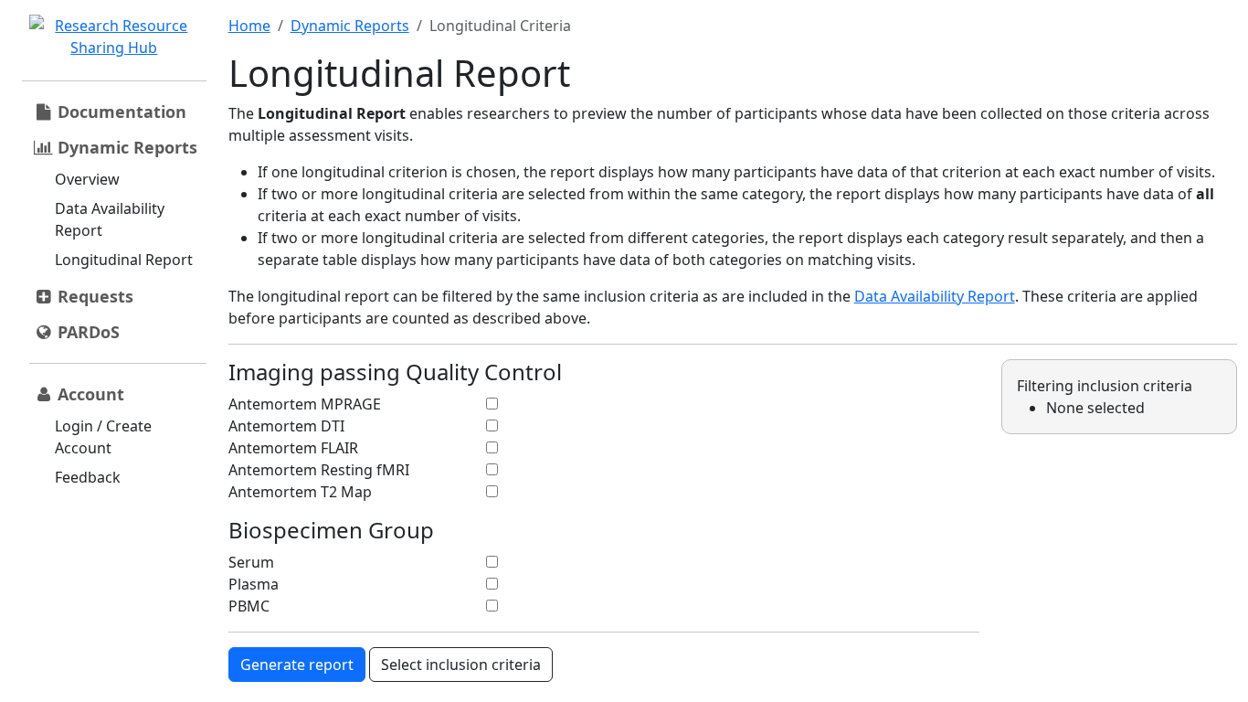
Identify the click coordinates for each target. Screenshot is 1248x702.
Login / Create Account (103, 437)
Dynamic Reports (350, 26)
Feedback (88, 477)
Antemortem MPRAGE (304, 404)
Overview (87, 179)
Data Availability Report (109, 219)
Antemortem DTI (286, 426)
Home (249, 26)
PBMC (249, 606)
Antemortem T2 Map (300, 492)
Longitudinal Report (124, 260)
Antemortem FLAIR (293, 448)
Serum (251, 562)
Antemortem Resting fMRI (318, 470)
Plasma (253, 584)
